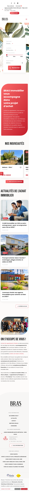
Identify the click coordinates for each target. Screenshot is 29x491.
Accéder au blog (22, 306)
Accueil (4, 29)
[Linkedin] (17, 3)
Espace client (14, 13)
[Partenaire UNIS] (10, 475)
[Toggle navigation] (26, 19)
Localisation (8, 48)
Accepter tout (24, 489)
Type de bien (9, 41)
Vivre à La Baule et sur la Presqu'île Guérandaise (13, 456)
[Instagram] (14, 3)
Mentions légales (13, 423)
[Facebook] (11, 3)
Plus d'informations (17, 445)
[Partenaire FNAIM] (18, 475)
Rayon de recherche (10, 52)
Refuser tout (17, 489)
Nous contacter (10, 6)
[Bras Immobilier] (5, 19)
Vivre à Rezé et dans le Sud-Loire (14, 459)
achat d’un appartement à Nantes (9, 343)
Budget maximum (9, 60)
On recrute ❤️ (19, 6)
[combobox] (10, 43)
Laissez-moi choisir (5, 489)
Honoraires (14, 425)
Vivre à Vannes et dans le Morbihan (14, 464)
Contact (14, 420)
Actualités (14, 418)
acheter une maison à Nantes (16, 353)
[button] (2, 9)
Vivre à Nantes (14, 454)
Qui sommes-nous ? (14, 415)
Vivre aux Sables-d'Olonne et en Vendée (14, 466)
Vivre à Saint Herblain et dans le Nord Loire (14, 461)
